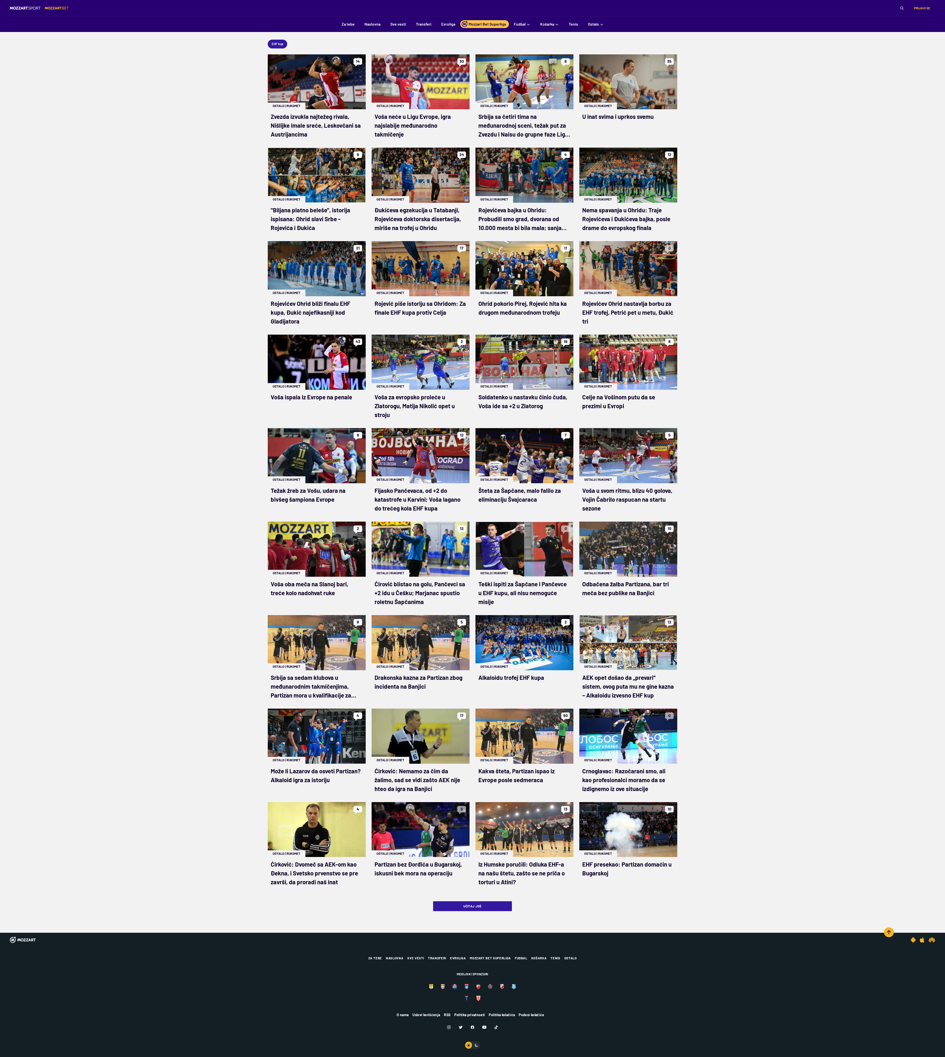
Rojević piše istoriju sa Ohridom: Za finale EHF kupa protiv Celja (420, 308)
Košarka (539, 958)
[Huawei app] (932, 939)
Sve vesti (415, 958)
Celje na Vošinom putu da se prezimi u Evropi (618, 401)
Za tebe (375, 958)
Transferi (437, 958)
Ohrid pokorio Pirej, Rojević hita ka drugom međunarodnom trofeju (522, 308)
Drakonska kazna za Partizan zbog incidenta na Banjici (418, 682)
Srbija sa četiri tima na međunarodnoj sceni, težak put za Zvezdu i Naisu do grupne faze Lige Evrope (523, 126)
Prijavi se (922, 8)
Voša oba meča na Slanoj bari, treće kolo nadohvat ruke (309, 588)
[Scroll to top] (889, 932)
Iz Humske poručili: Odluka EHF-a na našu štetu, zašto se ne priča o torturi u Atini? (521, 873)
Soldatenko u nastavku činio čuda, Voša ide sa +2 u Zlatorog (522, 401)
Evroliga (458, 958)
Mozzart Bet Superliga (490, 958)
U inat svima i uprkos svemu (618, 116)
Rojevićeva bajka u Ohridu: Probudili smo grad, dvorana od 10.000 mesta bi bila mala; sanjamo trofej (524, 219)
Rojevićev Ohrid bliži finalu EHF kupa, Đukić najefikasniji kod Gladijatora (310, 312)
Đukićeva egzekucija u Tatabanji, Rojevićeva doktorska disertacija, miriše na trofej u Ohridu (418, 218)
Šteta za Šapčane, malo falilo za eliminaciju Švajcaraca (519, 495)
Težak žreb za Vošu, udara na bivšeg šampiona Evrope (308, 495)
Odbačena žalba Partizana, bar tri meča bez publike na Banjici (625, 588)
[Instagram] (449, 1027)
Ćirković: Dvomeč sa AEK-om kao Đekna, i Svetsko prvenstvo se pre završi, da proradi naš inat (314, 873)
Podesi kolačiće (531, 1015)
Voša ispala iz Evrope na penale (311, 397)
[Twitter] (461, 1027)
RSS (447, 1015)
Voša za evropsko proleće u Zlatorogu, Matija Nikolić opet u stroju (415, 405)
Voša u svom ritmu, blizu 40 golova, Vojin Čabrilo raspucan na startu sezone (627, 499)
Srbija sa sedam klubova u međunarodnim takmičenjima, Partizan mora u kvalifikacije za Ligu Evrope (311, 687)
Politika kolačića (502, 1015)
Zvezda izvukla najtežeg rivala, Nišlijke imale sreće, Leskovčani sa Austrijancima (316, 125)
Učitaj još (472, 906)
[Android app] (913, 940)
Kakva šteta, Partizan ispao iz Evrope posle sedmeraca (516, 775)
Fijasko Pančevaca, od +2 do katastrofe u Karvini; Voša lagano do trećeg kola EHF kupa (417, 499)
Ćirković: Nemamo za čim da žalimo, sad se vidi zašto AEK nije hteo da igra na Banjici (417, 779)
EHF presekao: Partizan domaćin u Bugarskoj (627, 869)
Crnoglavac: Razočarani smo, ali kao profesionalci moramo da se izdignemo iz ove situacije (623, 779)
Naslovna (394, 958)
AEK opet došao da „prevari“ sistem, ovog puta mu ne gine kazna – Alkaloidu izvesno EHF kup (628, 686)
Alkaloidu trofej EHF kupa (511, 677)
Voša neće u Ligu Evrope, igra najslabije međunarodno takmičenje (413, 125)
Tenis (555, 958)
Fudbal (521, 958)
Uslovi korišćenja (426, 1015)
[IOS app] (922, 940)
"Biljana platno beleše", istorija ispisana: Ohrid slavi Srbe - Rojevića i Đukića (310, 218)
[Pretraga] (902, 8)
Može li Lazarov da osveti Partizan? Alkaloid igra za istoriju (316, 775)
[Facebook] (472, 1027)
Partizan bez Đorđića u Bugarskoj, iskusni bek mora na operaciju (418, 869)
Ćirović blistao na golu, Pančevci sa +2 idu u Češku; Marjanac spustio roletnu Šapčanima (420, 592)
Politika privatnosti (469, 1015)
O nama (403, 1015)
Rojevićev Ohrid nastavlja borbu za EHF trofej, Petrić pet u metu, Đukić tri (627, 312)
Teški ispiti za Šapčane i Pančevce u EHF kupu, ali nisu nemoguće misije (522, 592)
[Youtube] (484, 1027)
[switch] (472, 1045)
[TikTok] (496, 1027)
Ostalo (278, 106)
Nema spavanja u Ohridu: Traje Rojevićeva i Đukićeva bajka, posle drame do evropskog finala (626, 218)
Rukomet (293, 106)
